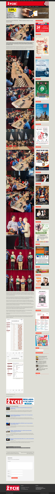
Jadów (22, 0)
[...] (31, 411)
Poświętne (32, 0)
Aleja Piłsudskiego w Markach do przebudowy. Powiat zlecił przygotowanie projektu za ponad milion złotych (22, 415)
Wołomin (7, 0)
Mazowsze (36, 6)
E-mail (8, 473)
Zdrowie (30, 6)
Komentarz (9, 461)
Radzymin (16, 0)
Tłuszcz (27, 0)
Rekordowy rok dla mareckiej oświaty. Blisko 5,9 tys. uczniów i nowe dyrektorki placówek (22, 439)
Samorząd (25, 6)
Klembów (24, 0)
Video (33, 6)
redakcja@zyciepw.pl (25, 489)
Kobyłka (12, 0)
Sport (19, 6)
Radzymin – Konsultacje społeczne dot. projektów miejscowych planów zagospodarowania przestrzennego (21, 431)
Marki (14, 0)
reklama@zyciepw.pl (38, 489)
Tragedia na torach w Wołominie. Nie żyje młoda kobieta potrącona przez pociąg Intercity (21, 408)
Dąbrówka (19, 0)
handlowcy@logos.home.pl (41, 488)
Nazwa (8, 471)
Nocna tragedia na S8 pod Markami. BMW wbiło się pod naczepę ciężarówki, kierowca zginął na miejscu (22, 423)
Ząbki (9, 0)
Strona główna (9, 6)
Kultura (22, 6)
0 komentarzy (7, 412)
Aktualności (15, 6)
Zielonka (29, 0)
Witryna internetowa (9, 476)
